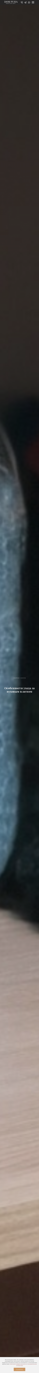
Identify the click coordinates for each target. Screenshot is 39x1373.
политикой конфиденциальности (18, 1364)
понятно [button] (19, 1369)
